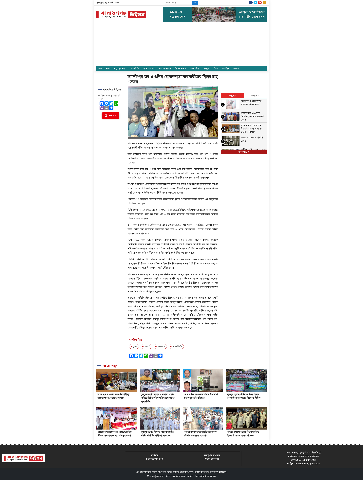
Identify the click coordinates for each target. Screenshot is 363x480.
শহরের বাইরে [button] (120, 68)
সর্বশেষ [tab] (232, 95)
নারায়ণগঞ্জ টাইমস (172, 476)
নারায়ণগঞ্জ (161, 346)
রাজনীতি (135, 68)
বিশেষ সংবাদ (180, 68)
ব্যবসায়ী (147, 346)
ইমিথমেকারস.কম (208, 476)
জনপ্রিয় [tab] (255, 95)
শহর (108, 68)
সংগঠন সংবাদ (165, 68)
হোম (100, 68)
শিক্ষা (216, 68)
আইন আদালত (149, 68)
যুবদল (134, 346)
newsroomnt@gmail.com (307, 463)
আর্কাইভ (225, 68)
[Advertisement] (181, 45)
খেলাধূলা (206, 68)
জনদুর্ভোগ (194, 68)
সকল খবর (243, 151)
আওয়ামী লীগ (177, 346)
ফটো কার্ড (112, 115)
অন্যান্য (236, 68)
